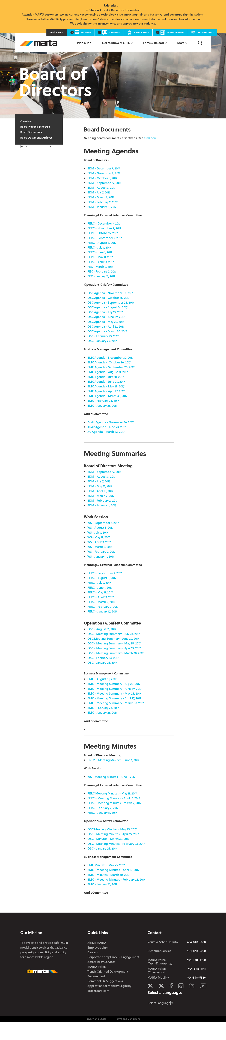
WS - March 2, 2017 (99, 547)
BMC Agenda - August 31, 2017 (107, 372)
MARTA (38, 43)
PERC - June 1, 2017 (99, 252)
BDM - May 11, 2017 (99, 486)
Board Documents (31, 132)
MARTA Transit (150, 986)
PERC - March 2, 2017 (101, 602)
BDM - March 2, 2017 (100, 197)
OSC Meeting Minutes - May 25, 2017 (112, 829)
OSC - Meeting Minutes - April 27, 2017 (113, 834)
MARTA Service (161, 986)
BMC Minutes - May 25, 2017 (106, 865)
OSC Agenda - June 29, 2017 (106, 317)
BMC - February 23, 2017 (103, 400)
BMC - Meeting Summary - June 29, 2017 (114, 688)
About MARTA (96, 942)
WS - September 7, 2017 (103, 523)
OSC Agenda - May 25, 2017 (105, 321)
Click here (150, 138)
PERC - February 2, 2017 (102, 606)
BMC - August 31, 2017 (101, 679)
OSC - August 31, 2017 (101, 629)
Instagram (180, 985)
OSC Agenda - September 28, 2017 (110, 302)
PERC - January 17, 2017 (102, 611)
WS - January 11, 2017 (100, 556)
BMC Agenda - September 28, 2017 (111, 367)
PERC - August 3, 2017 (101, 242)
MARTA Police (96, 966)
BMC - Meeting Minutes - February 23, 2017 (116, 879)
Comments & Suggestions (105, 981)
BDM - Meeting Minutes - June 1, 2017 (114, 760)
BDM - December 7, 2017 (103, 168)
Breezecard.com (98, 990)
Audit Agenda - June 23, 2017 (106, 427)
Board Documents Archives (36, 137)
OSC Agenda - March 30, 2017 (107, 331)
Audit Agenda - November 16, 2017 (110, 422)
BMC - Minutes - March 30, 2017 (108, 874)
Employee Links (98, 947)
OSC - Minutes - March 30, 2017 (108, 838)
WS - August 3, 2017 (100, 527)
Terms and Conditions (127, 1019)
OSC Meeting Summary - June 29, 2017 (113, 638)
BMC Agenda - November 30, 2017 (110, 357)
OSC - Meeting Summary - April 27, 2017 (114, 648)
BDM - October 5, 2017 (102, 178)
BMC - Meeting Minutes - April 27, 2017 (113, 870)
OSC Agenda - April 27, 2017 (105, 326)
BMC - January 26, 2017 (102, 405)
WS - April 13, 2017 (99, 542)
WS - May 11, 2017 (98, 537)
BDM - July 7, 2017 (98, 192)
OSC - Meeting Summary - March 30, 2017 (115, 653)
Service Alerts (56, 32)
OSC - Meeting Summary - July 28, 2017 (113, 634)
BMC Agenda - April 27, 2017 (105, 391)
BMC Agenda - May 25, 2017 (105, 386)
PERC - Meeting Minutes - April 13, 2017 (113, 798)
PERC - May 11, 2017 (100, 257)
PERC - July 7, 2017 (99, 247)
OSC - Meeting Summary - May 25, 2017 (114, 643)
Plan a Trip (84, 43)
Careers (92, 952)
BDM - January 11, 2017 (101, 207)
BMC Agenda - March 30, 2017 (107, 396)
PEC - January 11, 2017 (101, 276)
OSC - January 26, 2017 (102, 341)
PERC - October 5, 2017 (102, 233)
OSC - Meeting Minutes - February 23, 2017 (116, 843)
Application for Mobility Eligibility (109, 986)
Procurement (96, 976)
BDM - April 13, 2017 (100, 491)
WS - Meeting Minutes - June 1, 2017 (111, 777)
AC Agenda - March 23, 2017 (106, 431)
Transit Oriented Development (107, 971)
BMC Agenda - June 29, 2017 (106, 381)
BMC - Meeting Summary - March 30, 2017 (115, 703)
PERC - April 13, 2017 (100, 262)
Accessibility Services (101, 962)
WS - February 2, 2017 (101, 551)
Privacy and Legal (96, 1019)
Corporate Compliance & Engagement (113, 957)
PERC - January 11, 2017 (102, 812)
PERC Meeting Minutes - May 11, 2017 (112, 793)
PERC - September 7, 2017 (104, 238)
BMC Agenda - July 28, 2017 (105, 377)
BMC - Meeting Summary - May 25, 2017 (114, 693)
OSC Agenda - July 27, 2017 (105, 312)
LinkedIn (191, 985)
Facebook (171, 985)
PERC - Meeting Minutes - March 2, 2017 (114, 803)
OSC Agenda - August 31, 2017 (107, 307)
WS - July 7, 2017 (97, 532)
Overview (26, 121)
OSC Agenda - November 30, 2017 (110, 293)
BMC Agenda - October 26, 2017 (109, 362)
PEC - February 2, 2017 (101, 271)
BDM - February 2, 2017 (102, 202)
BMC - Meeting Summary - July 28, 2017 (113, 684)
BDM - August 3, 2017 (101, 187)
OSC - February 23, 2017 (103, 336)
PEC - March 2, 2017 (100, 266)
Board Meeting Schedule (35, 126)
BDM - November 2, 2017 (103, 173)
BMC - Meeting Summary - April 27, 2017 (114, 698)
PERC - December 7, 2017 (104, 223)
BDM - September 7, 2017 (104, 183)
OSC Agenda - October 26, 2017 (108, 297)
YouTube (203, 986)
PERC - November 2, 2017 (104, 228)
